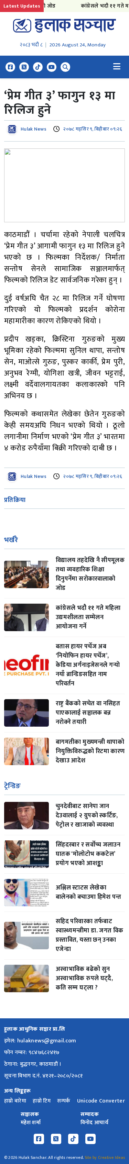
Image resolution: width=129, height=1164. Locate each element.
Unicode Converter (101, 1101)
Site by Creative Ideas (105, 1157)
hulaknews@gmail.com (46, 1040)
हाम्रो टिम (42, 1101)
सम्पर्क (63, 1101)
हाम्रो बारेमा (15, 1101)
